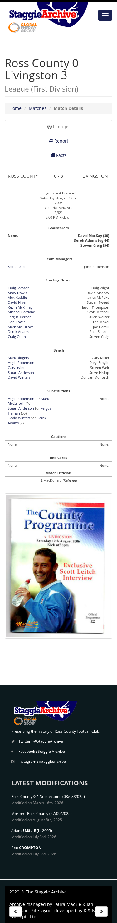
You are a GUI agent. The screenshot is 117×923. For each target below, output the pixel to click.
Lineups (61, 127)
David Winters (19, 377)
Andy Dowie (17, 292)
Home (15, 108)
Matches (37, 108)
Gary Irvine (16, 367)
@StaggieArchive (48, 741)
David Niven (17, 302)
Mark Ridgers (18, 357)
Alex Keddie (17, 297)
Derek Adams (18, 331)
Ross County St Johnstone (36, 796)
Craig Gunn (17, 336)
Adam (23, 830)
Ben (26, 847)
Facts (61, 155)
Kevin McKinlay (20, 307)
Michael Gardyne (21, 312)
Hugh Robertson (21, 362)
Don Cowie (17, 322)
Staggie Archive (51, 751)
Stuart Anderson (21, 372)
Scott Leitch (17, 266)
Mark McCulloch (21, 327)
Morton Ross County (29, 813)
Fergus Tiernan (20, 317)
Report (60, 141)
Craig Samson (19, 287)
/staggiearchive (52, 761)
